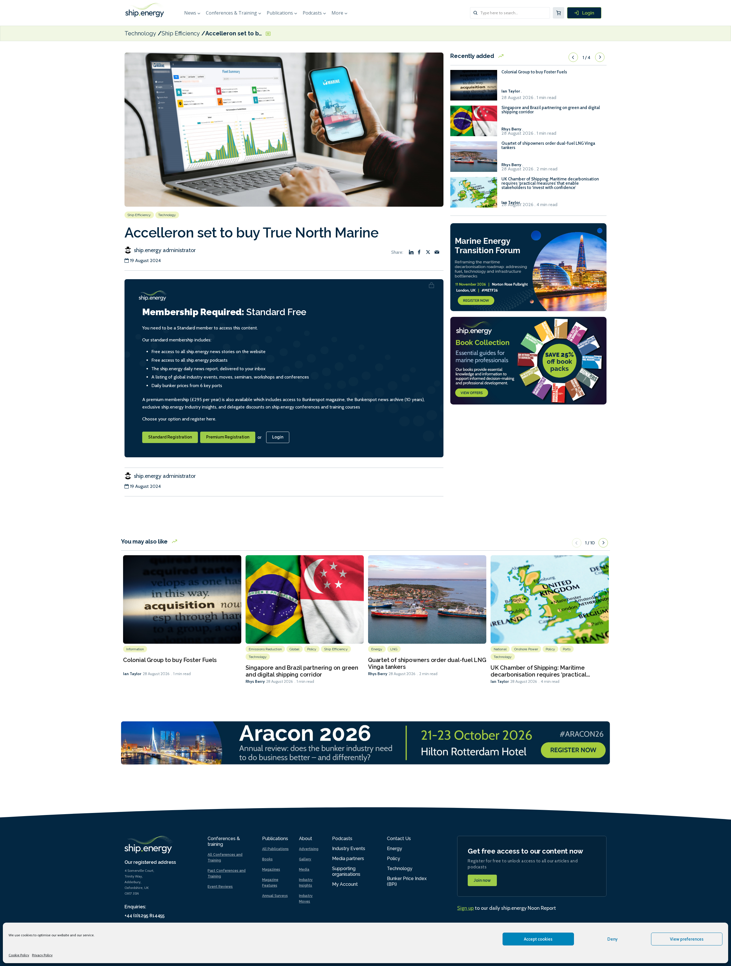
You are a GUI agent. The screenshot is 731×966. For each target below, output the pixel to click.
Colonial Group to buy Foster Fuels (534, 72)
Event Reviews (220, 887)
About (305, 838)
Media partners (348, 858)
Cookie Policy (19, 955)
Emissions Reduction (265, 649)
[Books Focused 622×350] (528, 360)
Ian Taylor (132, 673)
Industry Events (348, 848)
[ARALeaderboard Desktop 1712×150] (365, 742)
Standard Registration (170, 437)
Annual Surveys (275, 896)
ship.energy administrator (164, 250)
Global (295, 649)
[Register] (584, 13)
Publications (280, 13)
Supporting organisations (346, 871)
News (190, 13)
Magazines (271, 870)
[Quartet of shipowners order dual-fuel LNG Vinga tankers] (473, 159)
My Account (345, 884)
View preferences (687, 939)
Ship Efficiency (181, 33)
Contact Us (399, 838)
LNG (393, 649)
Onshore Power (526, 649)
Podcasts (312, 13)
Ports (567, 649)
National (500, 649)
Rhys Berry (255, 681)
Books (267, 859)
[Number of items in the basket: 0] (558, 13)
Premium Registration (227, 437)
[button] (573, 57)
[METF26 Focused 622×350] (528, 266)
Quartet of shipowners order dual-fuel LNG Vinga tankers (548, 145)
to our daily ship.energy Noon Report (506, 908)
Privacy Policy (42, 955)
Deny (612, 939)
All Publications (275, 849)
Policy (312, 649)
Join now (482, 880)
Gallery (305, 859)
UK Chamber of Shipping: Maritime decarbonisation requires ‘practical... (540, 671)
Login (277, 437)
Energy (377, 649)
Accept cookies (538, 939)
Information (135, 649)
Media (304, 870)
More (337, 13)
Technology (140, 33)
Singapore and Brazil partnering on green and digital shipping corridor (550, 110)
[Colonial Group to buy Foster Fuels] (473, 88)
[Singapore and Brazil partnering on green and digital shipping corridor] (473, 123)
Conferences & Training (231, 13)
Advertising (308, 849)
